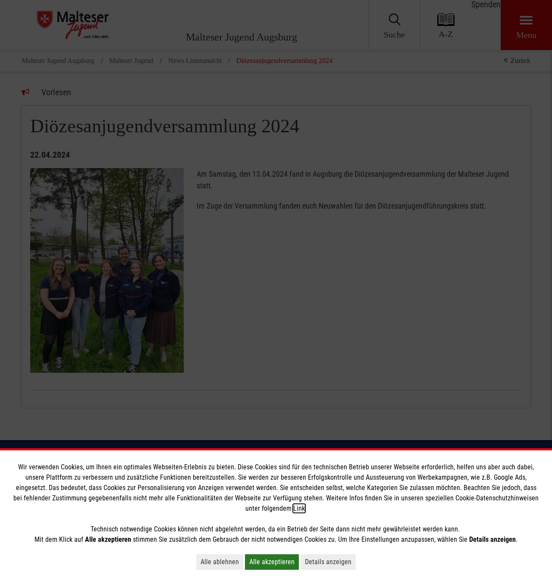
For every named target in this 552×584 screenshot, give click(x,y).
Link (299, 508)
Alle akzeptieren (272, 562)
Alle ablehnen (220, 562)
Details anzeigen (328, 562)
